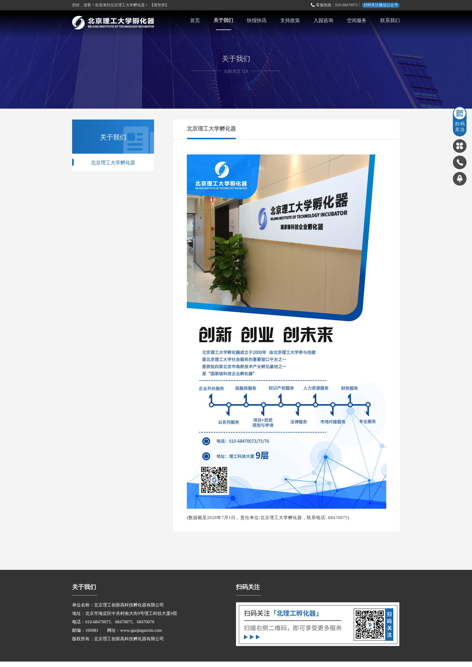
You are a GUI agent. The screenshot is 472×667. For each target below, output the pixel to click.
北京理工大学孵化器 (113, 162)
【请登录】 (159, 5)
